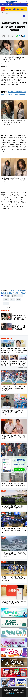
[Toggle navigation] (2, 1)
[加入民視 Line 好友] (14, 464)
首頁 (3, 5)
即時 (7, 5)
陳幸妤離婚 (15, 5)
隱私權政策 (11, 693)
